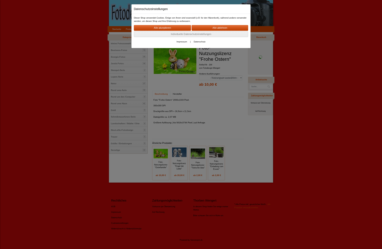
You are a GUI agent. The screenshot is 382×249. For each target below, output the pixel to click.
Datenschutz (199, 41)
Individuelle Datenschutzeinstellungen (191, 34)
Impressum (182, 41)
